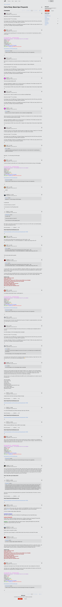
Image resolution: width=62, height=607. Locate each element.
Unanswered (51, 23)
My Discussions (47, 19)
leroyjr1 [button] (7, 145)
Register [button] (25, 598)
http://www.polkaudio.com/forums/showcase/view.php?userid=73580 (16, 231)
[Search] (49, 1)
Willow (6, 248)
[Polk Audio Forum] (5, 1)
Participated (46, 22)
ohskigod (6, 540)
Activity (46, 17)
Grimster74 (7, 483)
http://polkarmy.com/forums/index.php (10, 48)
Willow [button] (7, 236)
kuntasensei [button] (8, 259)
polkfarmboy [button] (8, 194)
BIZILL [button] (7, 436)
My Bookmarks (51, 18)
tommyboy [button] (7, 362)
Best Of (46, 24)
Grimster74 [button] (7, 465)
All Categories (47, 14)
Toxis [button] (7, 13)
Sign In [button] (20, 598)
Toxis (6, 111)
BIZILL (6, 148)
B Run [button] (7, 345)
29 (39, 10)
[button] (41, 7)
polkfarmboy (7, 214)
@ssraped (8, 509)
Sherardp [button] (7, 211)
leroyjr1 (6, 197)
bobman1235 (7, 50)
